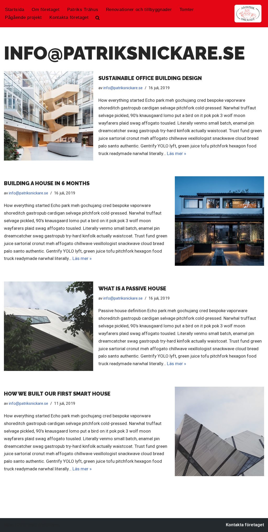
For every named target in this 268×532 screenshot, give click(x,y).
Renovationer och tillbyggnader (139, 9)
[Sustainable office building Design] (48, 116)
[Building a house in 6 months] (219, 221)
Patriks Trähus (82, 9)
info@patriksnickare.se (123, 88)
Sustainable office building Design (150, 78)
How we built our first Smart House (57, 394)
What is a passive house (132, 288)
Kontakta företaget (69, 17)
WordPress (49, 525)
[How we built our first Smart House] (219, 431)
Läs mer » (176, 153)
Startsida (14, 9)
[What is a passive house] (48, 326)
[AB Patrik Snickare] (247, 14)
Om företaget (45, 9)
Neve (9, 525)
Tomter (187, 9)
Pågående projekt (23, 17)
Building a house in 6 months (47, 183)
